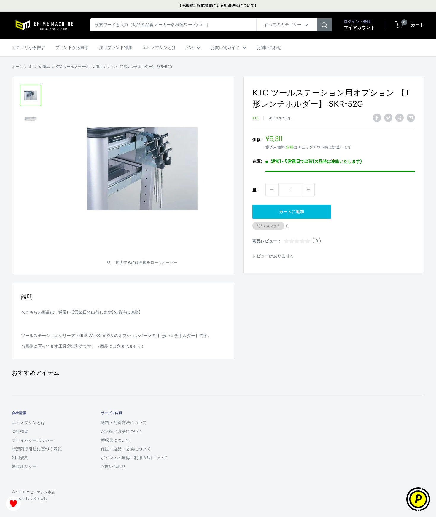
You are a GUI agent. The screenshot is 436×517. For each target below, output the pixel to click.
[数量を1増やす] (308, 189)
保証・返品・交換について (126, 449)
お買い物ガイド (225, 47)
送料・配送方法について (124, 422)
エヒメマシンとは (159, 47)
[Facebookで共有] (377, 118)
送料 (290, 147)
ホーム (17, 66)
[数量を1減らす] (272, 189)
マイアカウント (359, 28)
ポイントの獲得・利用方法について (134, 458)
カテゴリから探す (28, 47)
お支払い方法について (121, 431)
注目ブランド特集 (115, 47)
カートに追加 (291, 212)
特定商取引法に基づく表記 (37, 449)
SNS (190, 47)
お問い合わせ (269, 47)
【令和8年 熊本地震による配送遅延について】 (218, 5)
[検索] (324, 25)
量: (255, 190)
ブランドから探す (72, 47)
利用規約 (20, 458)
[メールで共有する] (411, 118)
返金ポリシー (24, 466)
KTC (255, 118)
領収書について (115, 440)
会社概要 (20, 431)
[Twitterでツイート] (399, 118)
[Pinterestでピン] (388, 118)
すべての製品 (39, 66)
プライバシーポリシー (32, 440)
